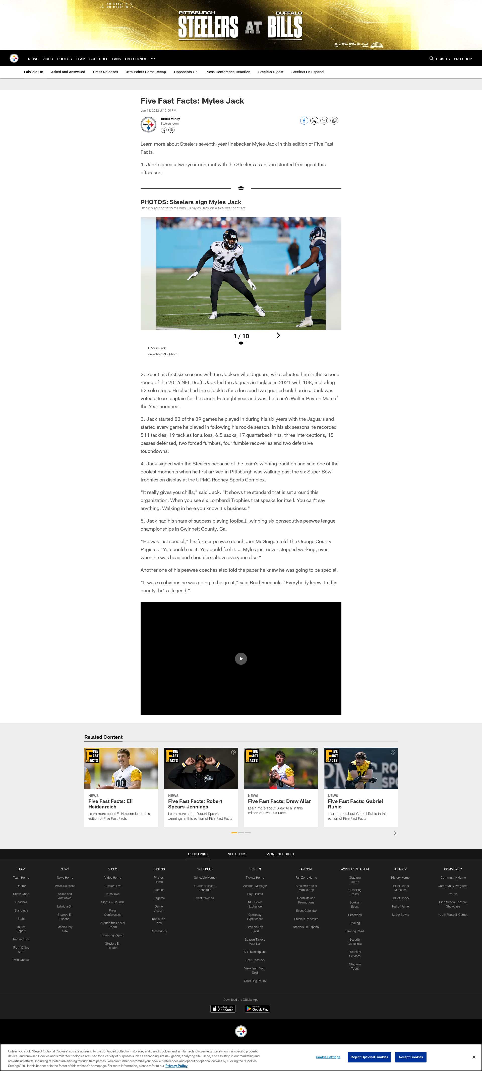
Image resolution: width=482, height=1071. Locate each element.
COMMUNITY (453, 869)
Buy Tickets (255, 893)
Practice (158, 889)
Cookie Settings (328, 1057)
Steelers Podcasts (306, 919)
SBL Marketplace (255, 951)
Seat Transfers (255, 960)
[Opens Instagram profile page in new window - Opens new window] (171, 130)
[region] (241, 1057)
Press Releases (65, 885)
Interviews (112, 893)
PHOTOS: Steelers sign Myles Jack (191, 201)
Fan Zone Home (306, 877)
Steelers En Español (306, 927)
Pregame (159, 898)
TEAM (21, 869)
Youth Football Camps (453, 914)
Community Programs (453, 885)
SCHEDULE (204, 869)
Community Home (453, 877)
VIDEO (112, 869)
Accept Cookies (411, 1057)
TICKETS (255, 869)
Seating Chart (355, 931)
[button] (241, 659)
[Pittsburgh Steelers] (241, 1032)
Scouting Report (113, 935)
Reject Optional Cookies (369, 1057)
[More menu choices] (153, 58)
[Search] (432, 58)
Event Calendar (205, 898)
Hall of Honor (400, 898)
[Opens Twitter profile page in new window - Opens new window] (164, 130)
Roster (21, 885)
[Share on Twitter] (314, 123)
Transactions (21, 939)
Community (159, 931)
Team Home (21, 877)
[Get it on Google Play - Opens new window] (257, 1011)
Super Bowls (400, 914)
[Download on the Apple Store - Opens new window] (223, 1009)
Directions (355, 915)
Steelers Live (112, 885)
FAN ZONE (306, 869)
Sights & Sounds (112, 902)
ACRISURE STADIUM (355, 869)
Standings (21, 910)
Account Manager (255, 885)
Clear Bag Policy (255, 980)
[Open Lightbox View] (241, 289)
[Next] (278, 335)
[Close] (473, 1056)
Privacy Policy (176, 1066)
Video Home (112, 877)
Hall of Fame (400, 906)
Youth (453, 893)
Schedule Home (204, 877)
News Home (65, 877)
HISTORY (400, 869)
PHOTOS (159, 869)
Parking (355, 923)
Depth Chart (21, 893)
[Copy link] (334, 121)
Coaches (21, 902)
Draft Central (21, 959)
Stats (21, 918)
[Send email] (324, 123)
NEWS (65, 869)
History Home (400, 877)
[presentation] (396, 833)
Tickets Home (255, 877)
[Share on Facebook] (304, 123)
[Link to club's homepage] (14, 58)
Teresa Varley (170, 118)
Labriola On (65, 906)
